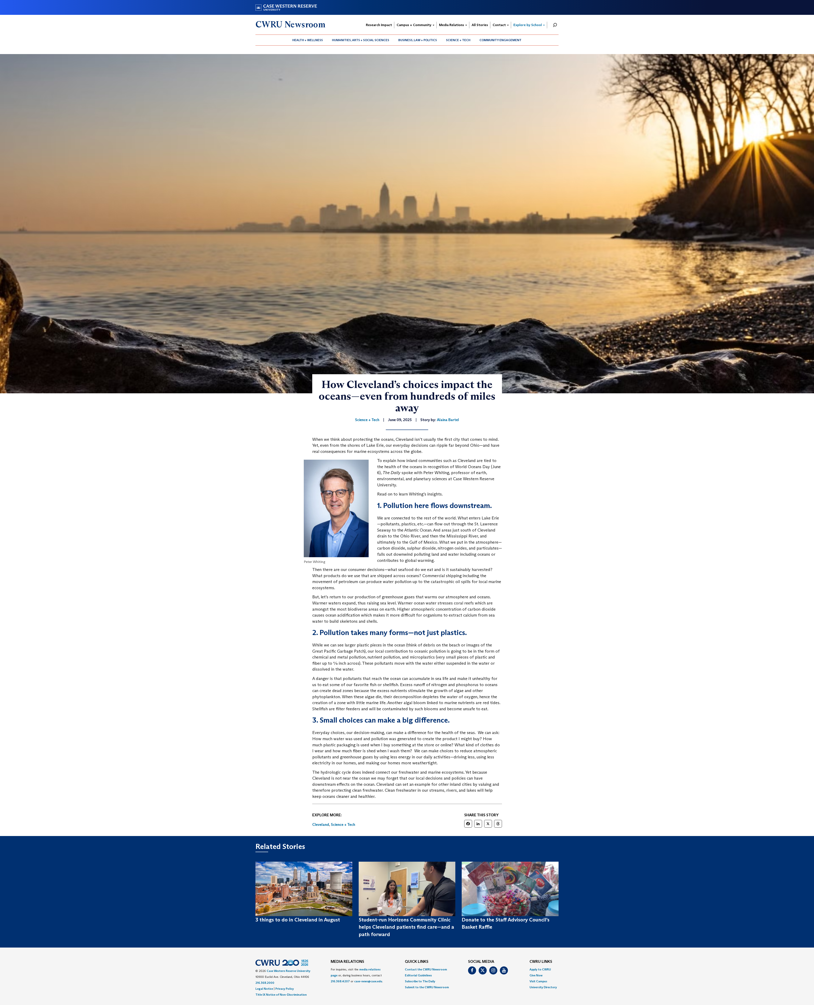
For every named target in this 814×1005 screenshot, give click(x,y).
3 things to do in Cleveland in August (297, 920)
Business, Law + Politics (417, 40)
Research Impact (379, 25)
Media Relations (452, 25)
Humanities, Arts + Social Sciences (360, 40)
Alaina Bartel (448, 419)
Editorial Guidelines (418, 975)
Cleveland (320, 824)
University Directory (543, 987)
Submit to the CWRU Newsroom (427, 987)
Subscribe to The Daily (420, 981)
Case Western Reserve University (288, 971)
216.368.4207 (340, 981)
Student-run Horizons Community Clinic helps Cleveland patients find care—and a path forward (406, 927)
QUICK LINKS (416, 962)
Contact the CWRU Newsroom (426, 969)
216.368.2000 (264, 983)
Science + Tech (458, 40)
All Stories (480, 25)
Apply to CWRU (540, 969)
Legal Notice (264, 989)
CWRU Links (541, 962)
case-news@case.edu (368, 981)
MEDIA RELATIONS (347, 962)
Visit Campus (538, 981)
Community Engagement (500, 40)
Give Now (536, 975)
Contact (500, 25)
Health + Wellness (307, 40)
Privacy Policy (284, 989)
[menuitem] (308, 40)
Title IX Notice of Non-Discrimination (281, 995)
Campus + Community (414, 25)
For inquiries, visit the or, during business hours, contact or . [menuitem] (357, 975)
